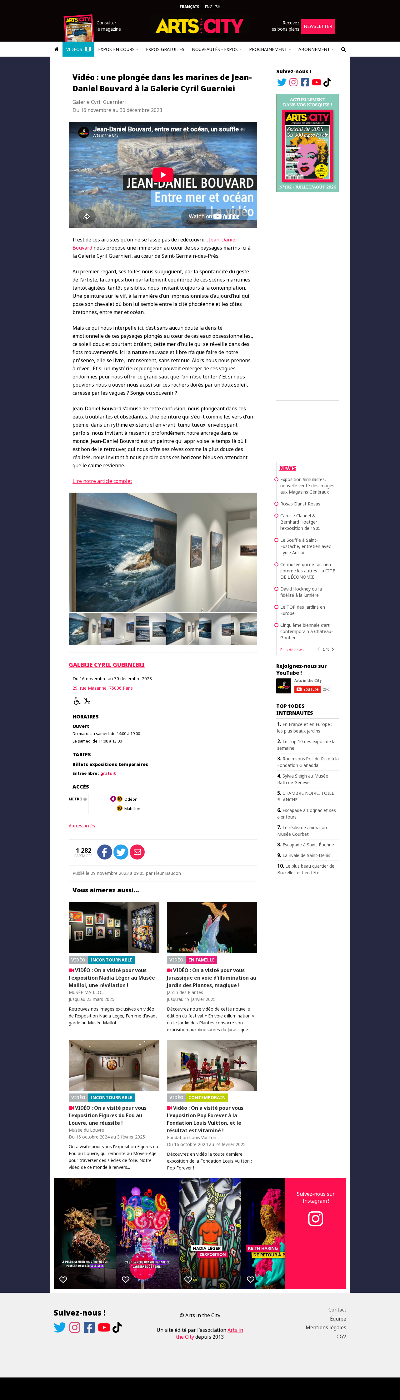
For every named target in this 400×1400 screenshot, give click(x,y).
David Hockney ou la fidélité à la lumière (301, 592)
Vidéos (74, 49)
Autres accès (82, 826)
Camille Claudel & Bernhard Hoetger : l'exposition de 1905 (300, 522)
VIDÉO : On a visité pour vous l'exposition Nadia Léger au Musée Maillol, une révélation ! (112, 978)
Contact (337, 1309)
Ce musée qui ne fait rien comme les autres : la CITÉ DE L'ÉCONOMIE (307, 570)
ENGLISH (212, 6)
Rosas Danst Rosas (300, 504)
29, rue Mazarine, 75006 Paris (102, 688)
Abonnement (314, 49)
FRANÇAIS (189, 6)
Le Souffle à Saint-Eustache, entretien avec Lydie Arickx (305, 546)
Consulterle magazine (109, 26)
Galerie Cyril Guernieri (107, 664)
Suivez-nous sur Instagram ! (316, 1197)
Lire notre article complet (102, 481)
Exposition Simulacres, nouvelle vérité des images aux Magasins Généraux (307, 485)
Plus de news (292, 649)
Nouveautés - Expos (215, 49)
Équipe (338, 1318)
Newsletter (318, 26)
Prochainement (268, 49)
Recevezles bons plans (285, 26)
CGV (341, 1336)
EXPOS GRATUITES (165, 49)
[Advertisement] (307, 295)
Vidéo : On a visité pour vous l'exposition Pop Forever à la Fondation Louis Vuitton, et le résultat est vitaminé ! (205, 1119)
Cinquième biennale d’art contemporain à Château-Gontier (306, 631)
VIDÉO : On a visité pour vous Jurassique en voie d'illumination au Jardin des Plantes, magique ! (211, 978)
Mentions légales (326, 1327)
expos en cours (116, 49)
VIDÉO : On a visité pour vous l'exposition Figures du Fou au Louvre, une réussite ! (108, 1115)
